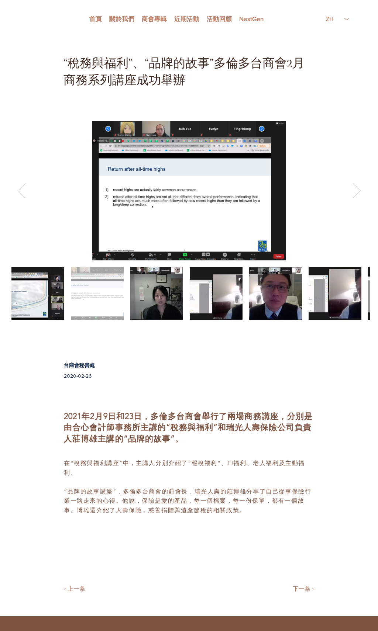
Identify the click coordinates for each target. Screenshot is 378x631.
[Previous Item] (21, 191)
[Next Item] (356, 191)
